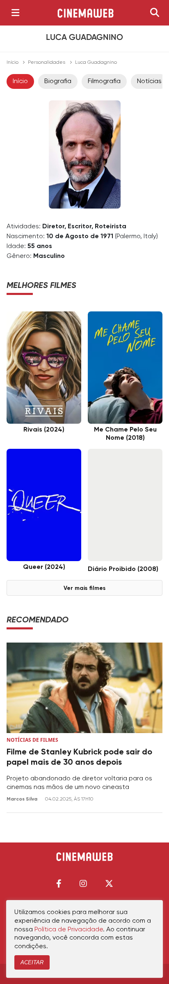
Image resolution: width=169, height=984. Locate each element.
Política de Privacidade (68, 929)
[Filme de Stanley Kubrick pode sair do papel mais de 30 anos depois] (84, 688)
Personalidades (46, 62)
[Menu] (15, 13)
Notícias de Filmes (32, 739)
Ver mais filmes (84, 588)
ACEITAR (32, 962)
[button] (59, 883)
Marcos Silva (23, 799)
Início (12, 62)
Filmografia (104, 81)
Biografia (57, 81)
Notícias (149, 81)
